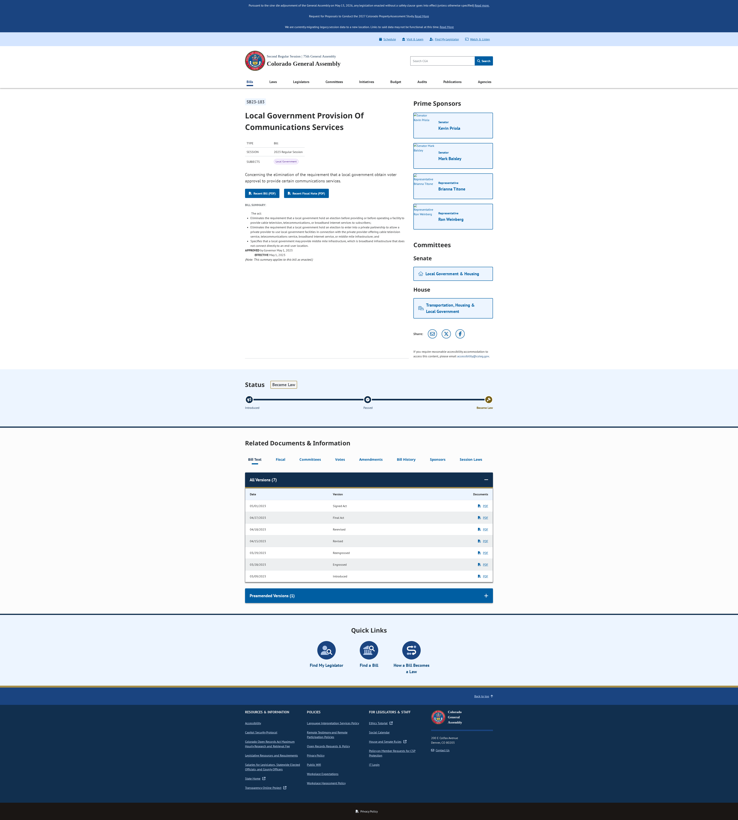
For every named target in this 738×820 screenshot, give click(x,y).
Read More (422, 16)
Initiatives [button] (366, 82)
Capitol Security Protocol (261, 732)
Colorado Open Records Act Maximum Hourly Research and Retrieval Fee (270, 744)
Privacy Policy (315, 755)
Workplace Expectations (322, 774)
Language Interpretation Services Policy (333, 723)
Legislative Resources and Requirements (271, 755)
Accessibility (253, 723)
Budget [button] (395, 82)
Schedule (389, 39)
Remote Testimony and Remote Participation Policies (327, 734)
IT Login (374, 765)
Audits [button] (422, 82)
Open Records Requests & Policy (328, 746)
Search (485, 61)
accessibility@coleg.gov (473, 356)
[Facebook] (460, 333)
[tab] (255, 460)
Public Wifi (314, 765)
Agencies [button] (484, 82)
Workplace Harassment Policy (326, 783)
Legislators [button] (301, 82)
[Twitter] (446, 333)
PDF (485, 506)
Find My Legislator (447, 39)
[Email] (432, 333)
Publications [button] (452, 82)
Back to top (481, 696)
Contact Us (443, 750)
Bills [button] (250, 82)
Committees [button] (334, 82)
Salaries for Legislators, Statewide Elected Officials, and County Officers (272, 767)
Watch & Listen (480, 39)
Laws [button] (273, 82)
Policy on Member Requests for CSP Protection (392, 753)
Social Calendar (379, 732)
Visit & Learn (415, 39)
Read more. (482, 5)
